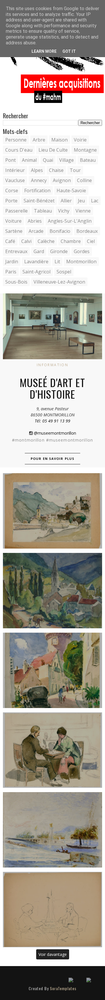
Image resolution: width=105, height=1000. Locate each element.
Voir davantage (52, 954)
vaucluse (15, 180)
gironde (59, 251)
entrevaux (16, 251)
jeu (81, 200)
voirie (80, 140)
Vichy (52, 670)
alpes (37, 170)
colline (84, 180)
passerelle (16, 211)
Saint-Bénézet (39, 200)
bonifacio (60, 231)
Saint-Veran (53, 511)
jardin (11, 261)
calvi (26, 241)
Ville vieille (53, 591)
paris (10, 271)
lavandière (36, 261)
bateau (88, 160)
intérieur (15, 170)
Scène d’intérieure (52, 750)
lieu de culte (53, 150)
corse (11, 190)
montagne (85, 150)
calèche (46, 241)
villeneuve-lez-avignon (59, 282)
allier (66, 200)
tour (75, 170)
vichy (63, 211)
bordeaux (87, 231)
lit (57, 261)
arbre (39, 140)
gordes (82, 251)
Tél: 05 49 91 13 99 (52, 421)
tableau (43, 211)
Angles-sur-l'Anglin (70, 221)
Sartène (13, 231)
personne (16, 140)
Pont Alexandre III (52, 830)
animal (29, 160)
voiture (13, 221)
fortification (37, 190)
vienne (83, 211)
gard (39, 251)
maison (59, 140)
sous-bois (16, 282)
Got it (69, 51)
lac (94, 200)
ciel (91, 241)
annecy (39, 180)
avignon (62, 180)
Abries (35, 221)
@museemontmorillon (54, 433)
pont (10, 160)
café (10, 241)
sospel (64, 271)
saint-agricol (36, 271)
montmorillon (81, 261)
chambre (71, 241)
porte (11, 200)
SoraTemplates (63, 988)
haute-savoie (71, 190)
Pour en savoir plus (52, 458)
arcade (36, 231)
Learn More (44, 51)
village (66, 160)
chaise (56, 170)
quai (48, 160)
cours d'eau (18, 150)
